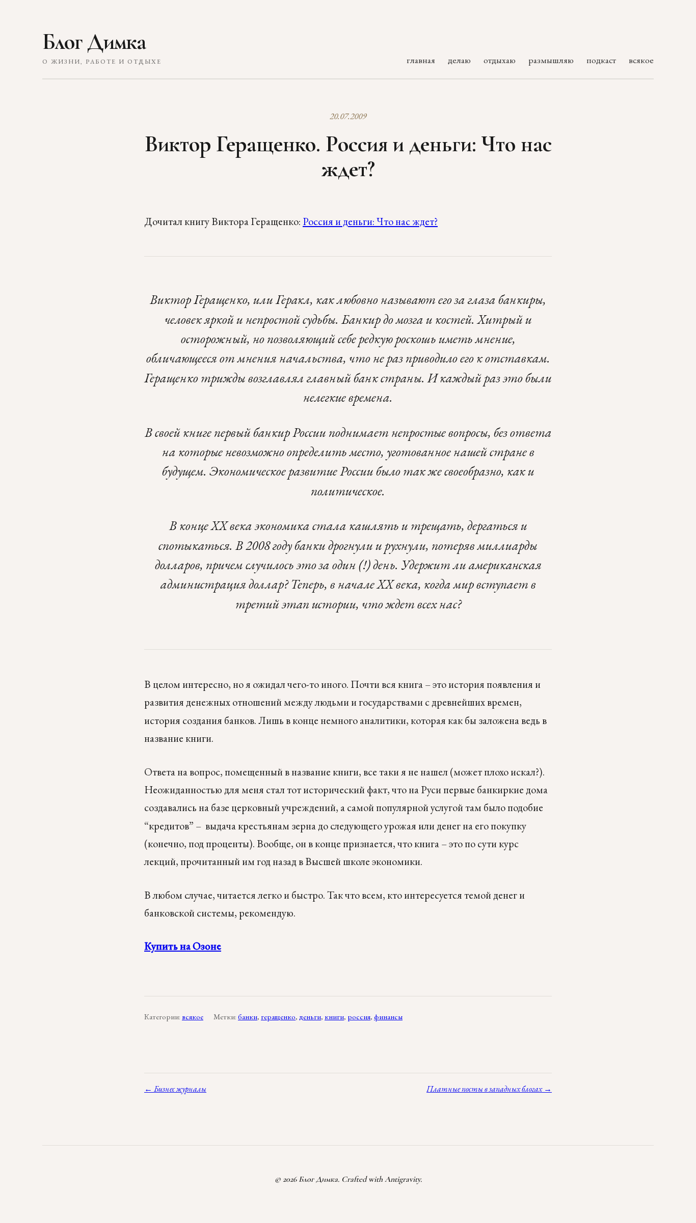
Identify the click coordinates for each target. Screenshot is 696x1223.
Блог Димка (94, 41)
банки (247, 1017)
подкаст (601, 60)
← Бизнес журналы (175, 1088)
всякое (641, 60)
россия (358, 1017)
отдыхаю (500, 60)
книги (334, 1017)
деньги (310, 1017)
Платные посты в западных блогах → (489, 1088)
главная (421, 60)
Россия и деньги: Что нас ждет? (370, 221)
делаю (459, 60)
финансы (388, 1017)
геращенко (278, 1017)
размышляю (551, 60)
